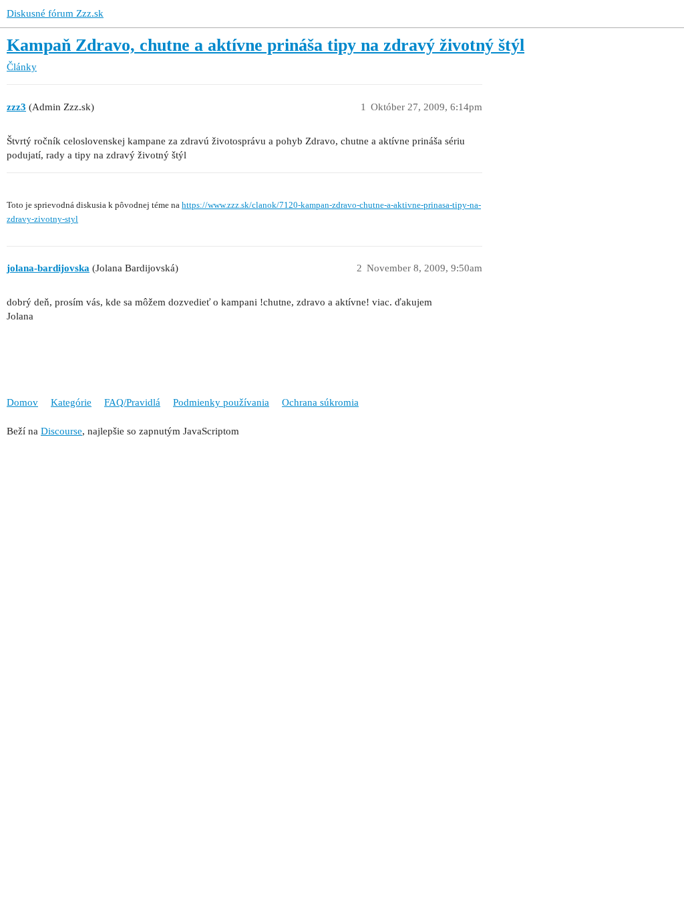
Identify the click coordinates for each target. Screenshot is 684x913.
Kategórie (71, 402)
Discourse (61, 431)
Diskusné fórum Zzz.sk (55, 13)
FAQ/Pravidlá (132, 402)
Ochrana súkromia (320, 402)
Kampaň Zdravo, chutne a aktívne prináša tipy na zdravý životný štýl (265, 45)
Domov (22, 402)
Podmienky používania (221, 402)
